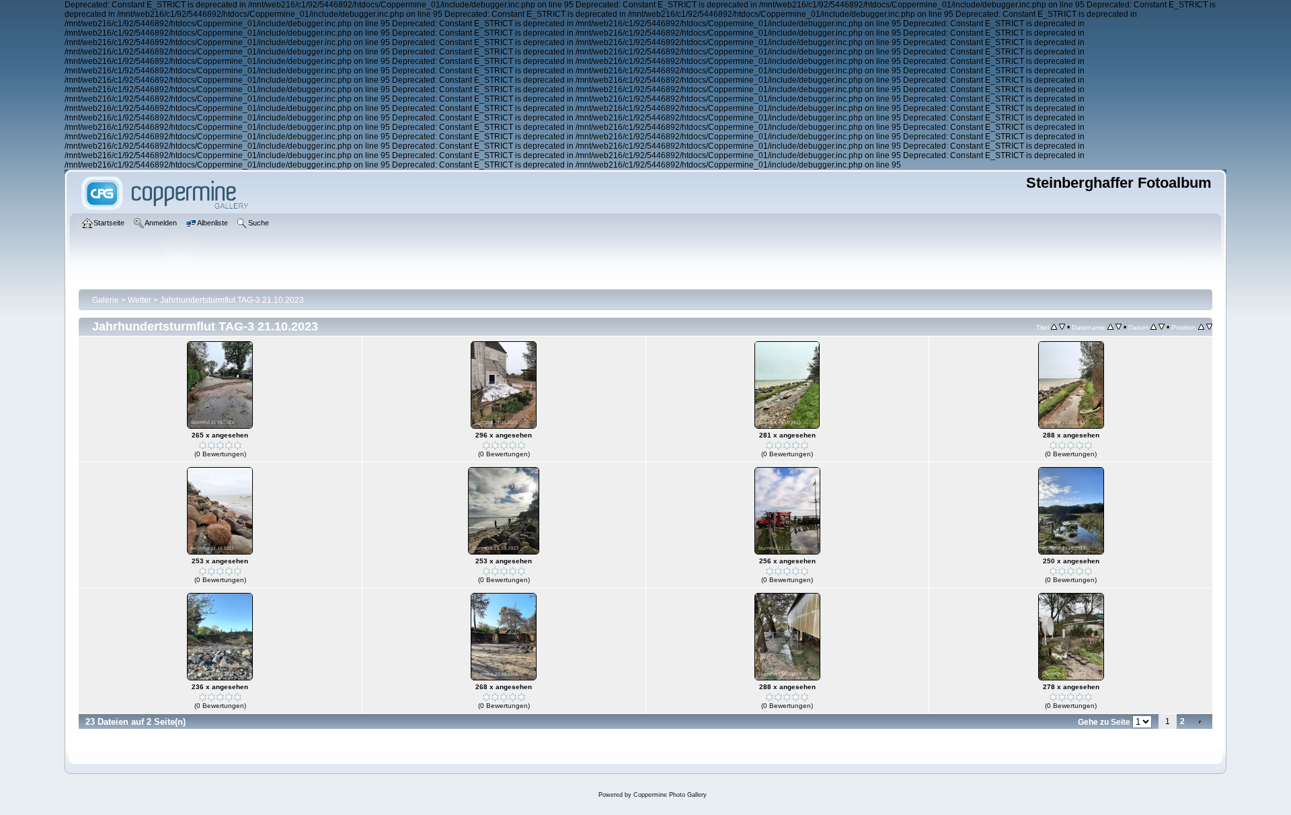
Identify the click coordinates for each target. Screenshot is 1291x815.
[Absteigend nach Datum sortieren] (1162, 327)
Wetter (139, 300)
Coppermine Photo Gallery (670, 794)
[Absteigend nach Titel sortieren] (1062, 327)
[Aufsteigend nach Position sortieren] (1201, 327)
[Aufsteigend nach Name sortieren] (1110, 327)
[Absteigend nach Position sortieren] (1209, 327)
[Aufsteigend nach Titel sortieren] (1054, 327)
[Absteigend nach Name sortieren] (1119, 327)
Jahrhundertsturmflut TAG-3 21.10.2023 (232, 300)
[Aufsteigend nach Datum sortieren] (1153, 327)
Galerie (105, 300)
